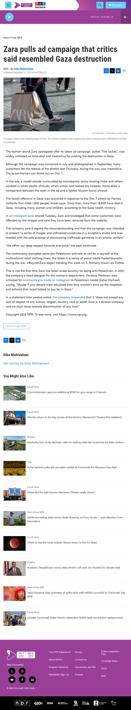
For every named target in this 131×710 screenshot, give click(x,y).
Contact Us (81, 659)
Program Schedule (58, 667)
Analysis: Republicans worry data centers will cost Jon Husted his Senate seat (73, 567)
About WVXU (56, 659)
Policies (79, 674)
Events (78, 652)
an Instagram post (21, 215)
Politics (31, 437)
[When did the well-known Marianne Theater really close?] (14, 493)
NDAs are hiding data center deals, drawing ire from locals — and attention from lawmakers (75, 519)
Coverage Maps (109, 661)
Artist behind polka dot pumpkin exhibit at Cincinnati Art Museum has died (72, 467)
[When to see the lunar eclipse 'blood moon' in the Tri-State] (14, 543)
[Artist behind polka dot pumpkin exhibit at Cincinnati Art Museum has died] (14, 468)
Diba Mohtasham (23, 69)
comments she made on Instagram (46, 280)
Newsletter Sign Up (59, 674)
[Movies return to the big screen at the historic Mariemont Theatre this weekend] (14, 418)
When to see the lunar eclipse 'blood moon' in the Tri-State (62, 542)
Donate (117, 5)
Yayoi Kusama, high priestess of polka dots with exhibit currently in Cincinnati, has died (76, 594)
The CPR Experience (59, 652)
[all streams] (126, 17)
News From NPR (12, 37)
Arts (29, 462)
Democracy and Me (85, 667)
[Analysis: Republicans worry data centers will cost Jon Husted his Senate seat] (14, 568)
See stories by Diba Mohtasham (26, 363)
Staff (103, 676)
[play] (9, 17)
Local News (33, 387)
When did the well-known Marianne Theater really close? (61, 492)
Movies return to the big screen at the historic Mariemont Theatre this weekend (74, 417)
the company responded (69, 297)
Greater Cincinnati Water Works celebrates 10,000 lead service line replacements (75, 617)
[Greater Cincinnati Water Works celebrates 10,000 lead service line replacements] (14, 618)
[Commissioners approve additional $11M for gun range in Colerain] (14, 393)
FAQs (104, 668)
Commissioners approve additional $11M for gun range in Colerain (66, 392)
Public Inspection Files (110, 652)
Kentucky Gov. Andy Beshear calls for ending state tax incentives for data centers (75, 442)
